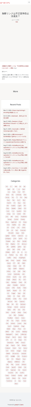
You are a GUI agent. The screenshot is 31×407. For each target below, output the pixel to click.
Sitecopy (10, 219)
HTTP (7, 356)
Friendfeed (10, 318)
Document (10, 372)
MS (13, 189)
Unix (9, 192)
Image (22, 326)
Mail (8, 205)
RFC (26, 255)
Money (24, 222)
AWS (7, 364)
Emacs (16, 216)
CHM (24, 249)
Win (12, 304)
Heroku (24, 378)
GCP (7, 370)
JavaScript (23, 307)
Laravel (17, 364)
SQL (19, 370)
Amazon (23, 342)
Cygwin (19, 205)
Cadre (21, 405)
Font (25, 211)
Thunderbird (23, 216)
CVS (14, 203)
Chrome (18, 331)
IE (21, 252)
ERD (19, 263)
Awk (20, 266)
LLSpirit (7, 288)
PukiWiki (14, 225)
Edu (12, 194)
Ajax (25, 246)
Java (14, 241)
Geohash (13, 323)
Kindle (17, 342)
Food (19, 192)
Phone (19, 329)
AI (15, 381)
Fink (8, 230)
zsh (12, 230)
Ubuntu (24, 260)
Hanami (24, 370)
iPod (24, 309)
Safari (7, 282)
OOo (19, 309)
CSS (18, 244)
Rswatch (15, 290)
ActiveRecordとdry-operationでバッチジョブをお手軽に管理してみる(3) (15, 147)
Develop (20, 375)
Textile (20, 282)
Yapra (19, 293)
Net (24, 186)
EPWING (8, 252)
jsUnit (15, 238)
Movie (7, 194)
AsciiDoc (22, 372)
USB (12, 331)
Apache (20, 238)
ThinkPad (11, 255)
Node (25, 337)
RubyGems (21, 268)
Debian (19, 208)
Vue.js (24, 359)
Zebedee (13, 208)
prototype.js (8, 238)
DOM (19, 271)
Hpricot (14, 337)
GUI (8, 293)
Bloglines (13, 244)
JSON (23, 296)
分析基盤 (13, 356)
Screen (12, 227)
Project (17, 320)
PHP (24, 192)
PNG (12, 364)
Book (25, 194)
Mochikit (24, 241)
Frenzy (12, 260)
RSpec (14, 329)
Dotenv (14, 348)
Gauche (14, 277)
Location (19, 323)
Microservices (16, 353)
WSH (21, 255)
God (10, 315)
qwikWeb (13, 246)
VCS (25, 340)
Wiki (12, 216)
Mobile (9, 296)
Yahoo (7, 312)
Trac (26, 238)
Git (14, 296)
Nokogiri (8, 337)
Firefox (23, 227)
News (23, 189)
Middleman (17, 361)
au (26, 235)
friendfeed (21, 315)
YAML (24, 271)
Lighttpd (7, 235)
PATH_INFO (10, 233)
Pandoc (7, 375)
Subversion (20, 235)
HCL (12, 359)
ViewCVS (9, 203)
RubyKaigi (24, 331)
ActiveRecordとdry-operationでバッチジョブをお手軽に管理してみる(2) (15, 155)
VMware (14, 279)
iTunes (24, 312)
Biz (20, 186)
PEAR (23, 233)
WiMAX (7, 331)
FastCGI (13, 235)
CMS (23, 361)
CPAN (13, 288)
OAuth (7, 367)
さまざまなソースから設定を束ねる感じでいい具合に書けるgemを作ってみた (15, 170)
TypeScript (13, 370)
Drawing (23, 219)
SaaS (7, 351)
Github (19, 312)
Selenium (24, 364)
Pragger (13, 293)
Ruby (26, 197)
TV (16, 197)
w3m (23, 274)
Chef (18, 345)
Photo (7, 208)
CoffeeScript (23, 334)
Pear (20, 298)
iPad (7, 323)
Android (16, 307)
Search (9, 326)
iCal (13, 214)
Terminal (16, 219)
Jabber (9, 285)
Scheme (8, 277)
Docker (12, 351)
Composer (7, 348)
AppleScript (13, 222)
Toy (16, 255)
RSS (17, 304)
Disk (24, 203)
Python (9, 309)
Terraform (24, 356)
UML (25, 367)
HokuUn (17, 318)
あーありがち (4, 2)
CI (11, 340)
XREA (24, 225)
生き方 (18, 200)
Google (8, 279)
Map (25, 323)
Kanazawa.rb (10, 342)
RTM (14, 309)
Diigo (9, 268)
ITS (20, 290)
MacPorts (23, 285)
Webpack (18, 359)
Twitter (24, 288)
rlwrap (15, 257)
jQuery (19, 337)
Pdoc (13, 200)
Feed (7, 244)
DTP (14, 263)
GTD (7, 340)
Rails (14, 249)
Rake (8, 304)
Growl (25, 298)
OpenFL (8, 290)
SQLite (17, 233)
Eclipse (14, 266)
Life (20, 222)
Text (13, 197)
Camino (9, 274)
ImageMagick (22, 257)
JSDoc (8, 249)
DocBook (13, 375)
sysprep (18, 260)
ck (6, 255)
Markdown (14, 282)
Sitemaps (9, 307)
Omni (8, 225)
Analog (8, 214)
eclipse (9, 266)
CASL (18, 227)
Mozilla (18, 288)
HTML (18, 249)
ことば (18, 189)
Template (8, 241)
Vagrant (13, 345)
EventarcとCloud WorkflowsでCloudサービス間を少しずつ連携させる (15, 123)
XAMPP (15, 268)
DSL (20, 279)
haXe (17, 230)
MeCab (8, 263)
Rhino (18, 241)
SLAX (24, 279)
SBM (15, 315)
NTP (24, 290)
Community (18, 194)
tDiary (7, 222)
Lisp (20, 277)
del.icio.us (24, 244)
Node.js (14, 378)
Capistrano (22, 301)
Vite (19, 378)
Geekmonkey (17, 274)
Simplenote (16, 326)
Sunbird (19, 214)
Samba (14, 298)
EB (18, 252)
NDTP (13, 252)
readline (9, 257)
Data (19, 381)
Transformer (9, 381)
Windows (24, 345)
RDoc (24, 200)
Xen (19, 225)
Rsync (19, 203)
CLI (25, 252)
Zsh (8, 227)
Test (12, 320)
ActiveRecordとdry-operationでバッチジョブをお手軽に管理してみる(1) (15, 163)
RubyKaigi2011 (9, 334)
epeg (7, 260)
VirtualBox (8, 298)
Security (7, 197)
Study (18, 296)
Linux (7, 216)
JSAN (25, 277)
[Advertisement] (15, 41)
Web (17, 22)
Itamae (25, 348)
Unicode (13, 312)
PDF (25, 205)
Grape (24, 351)
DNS (24, 214)
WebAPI (8, 353)
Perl (21, 197)
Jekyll (26, 375)
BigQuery (10, 361)
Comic (8, 211)
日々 (11, 186)
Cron (13, 211)
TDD (8, 320)
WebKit (8, 329)
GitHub (19, 367)
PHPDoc (8, 271)
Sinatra (23, 318)
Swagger (19, 351)
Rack (16, 301)
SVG (16, 372)
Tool (7, 186)
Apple (8, 189)
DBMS (23, 263)
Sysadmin (19, 211)
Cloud (24, 381)
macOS (8, 378)
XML (24, 293)
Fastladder (15, 285)
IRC (25, 282)
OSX (25, 208)
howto (13, 192)
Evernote (24, 320)
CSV (24, 329)
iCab (14, 271)
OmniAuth (23, 353)
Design (20, 340)
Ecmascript (23, 230)
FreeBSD (13, 205)
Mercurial (10, 301)
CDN (18, 356)
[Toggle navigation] (29, 2)
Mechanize (23, 304)
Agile (7, 345)
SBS (8, 246)
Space (16, 334)
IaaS (8, 359)
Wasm (16, 383)
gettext (19, 246)
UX (15, 340)
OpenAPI (14, 367)
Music (8, 200)
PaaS (20, 348)
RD (24, 266)
